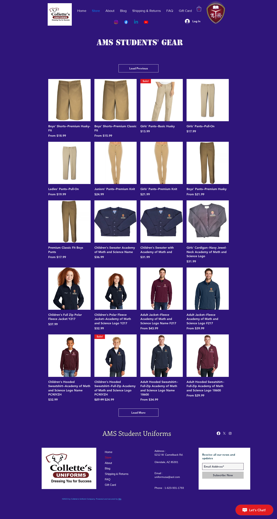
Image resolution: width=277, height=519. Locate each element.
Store (108, 457)
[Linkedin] (136, 22)
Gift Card (110, 484)
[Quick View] (69, 100)
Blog (107, 468)
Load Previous (138, 68)
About (108, 463)
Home (108, 452)
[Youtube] (146, 22)
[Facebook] (126, 22)
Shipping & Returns (117, 473)
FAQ (107, 479)
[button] (199, 8)
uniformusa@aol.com (167, 476)
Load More (138, 412)
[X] (224, 433)
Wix (119, 499)
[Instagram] (116, 22)
